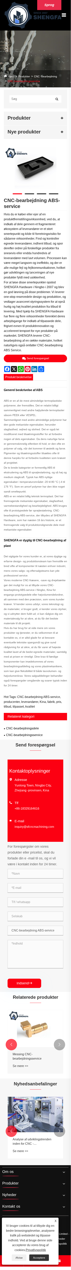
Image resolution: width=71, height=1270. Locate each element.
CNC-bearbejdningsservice (24, 81)
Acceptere (39, 1257)
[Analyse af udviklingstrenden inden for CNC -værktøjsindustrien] (35, 1114)
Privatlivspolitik (36, 1250)
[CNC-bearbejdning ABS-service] (35, 168)
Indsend (24, 983)
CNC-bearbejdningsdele (22, 728)
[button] (11, 1044)
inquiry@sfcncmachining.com (34, 826)
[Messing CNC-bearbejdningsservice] (35, 1028)
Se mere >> (20, 1066)
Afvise (19, 1257)
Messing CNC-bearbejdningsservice (27, 1056)
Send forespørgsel (38, 358)
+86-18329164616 (27, 808)
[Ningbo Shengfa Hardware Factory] (33, 15)
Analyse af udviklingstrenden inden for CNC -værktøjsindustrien (32, 1142)
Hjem (11, 76)
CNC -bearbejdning (45, 76)
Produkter (24, 76)
